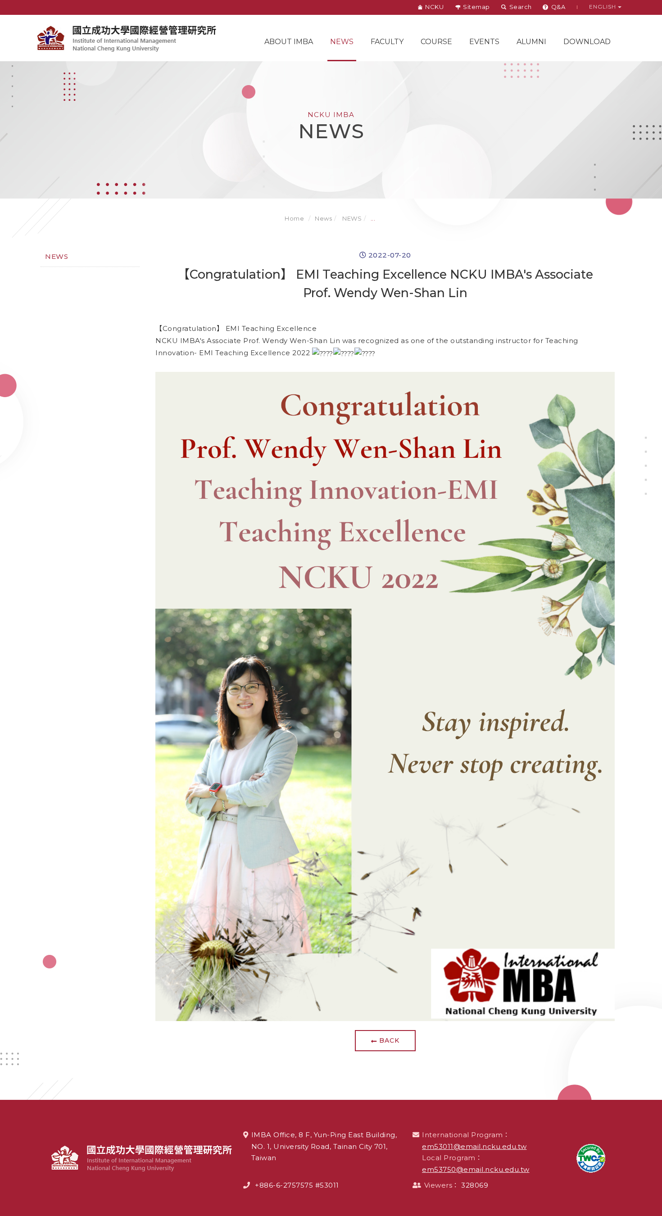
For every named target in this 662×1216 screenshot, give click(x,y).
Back (389, 1040)
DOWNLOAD (587, 41)
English (603, 6)
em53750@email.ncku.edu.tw (476, 1169)
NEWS (351, 218)
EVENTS (484, 41)
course (436, 41)
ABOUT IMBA (288, 41)
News (342, 41)
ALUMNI (531, 41)
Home (294, 218)
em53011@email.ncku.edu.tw (474, 1146)
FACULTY (387, 41)
